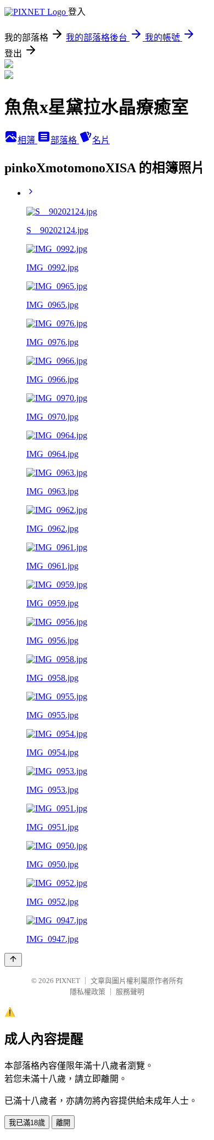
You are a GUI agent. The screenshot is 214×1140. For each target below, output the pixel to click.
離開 (63, 1123)
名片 (101, 140)
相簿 (27, 140)
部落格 (64, 140)
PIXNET (67, 981)
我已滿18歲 (27, 1123)
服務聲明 (130, 991)
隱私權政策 (87, 991)
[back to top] (13, 960)
